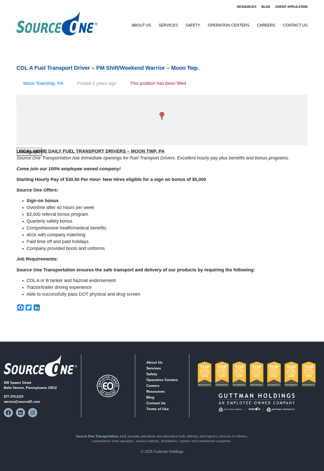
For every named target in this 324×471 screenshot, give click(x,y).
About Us (141, 25)
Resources (246, 7)
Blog (265, 7)
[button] (162, 116)
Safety (193, 25)
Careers (266, 25)
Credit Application (291, 7)
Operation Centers (228, 25)
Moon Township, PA (43, 83)
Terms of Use (157, 409)
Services (168, 25)
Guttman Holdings (169, 451)
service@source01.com (22, 402)
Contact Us (295, 25)
